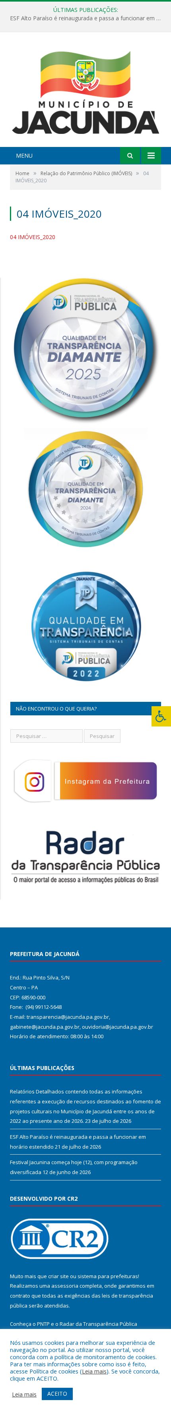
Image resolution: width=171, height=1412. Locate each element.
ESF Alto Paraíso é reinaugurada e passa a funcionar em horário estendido (87, 18)
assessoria (64, 1285)
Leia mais (94, 1371)
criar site (58, 1276)
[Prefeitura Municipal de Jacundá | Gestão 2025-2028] (85, 90)
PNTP (43, 1323)
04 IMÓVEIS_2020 (32, 237)
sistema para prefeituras (108, 1276)
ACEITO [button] (57, 1393)
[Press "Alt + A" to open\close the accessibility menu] (161, 716)
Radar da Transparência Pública (98, 1323)
